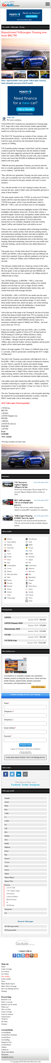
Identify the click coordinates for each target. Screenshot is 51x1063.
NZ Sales (4, 1021)
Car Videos (5, 974)
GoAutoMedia (6, 1032)
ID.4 (6, 832)
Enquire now (25, 745)
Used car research (7, 1014)
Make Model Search (8, 984)
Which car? (5, 1007)
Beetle (6, 806)
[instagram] (31, 955)
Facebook (16, 784)
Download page (38, 687)
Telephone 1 (9, 711)
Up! (6, 913)
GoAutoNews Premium (9, 1035)
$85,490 (37, 637)
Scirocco (7, 858)
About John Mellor (7, 1052)
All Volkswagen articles (12, 926)
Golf (6, 828)
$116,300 (36, 643)
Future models (6, 979)
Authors (4, 1047)
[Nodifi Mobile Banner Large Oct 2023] (24, 21)
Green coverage (6, 1012)
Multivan (7, 847)
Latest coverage (6, 969)
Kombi (7, 843)
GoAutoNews (5, 1037)
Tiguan (7, 874)
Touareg (7, 885)
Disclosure (4, 1054)
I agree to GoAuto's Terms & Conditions (25, 749)
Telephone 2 (8, 720)
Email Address (10, 728)
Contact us (4, 1050)
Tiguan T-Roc (9, 881)
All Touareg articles (10, 930)
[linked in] (23, 955)
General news (5, 1017)
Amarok (7, 798)
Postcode (8, 736)
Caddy (7, 813)
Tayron (7, 870)
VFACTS (4, 1019)
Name (6, 703)
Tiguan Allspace (9, 877)
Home (3, 967)
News (3, 981)
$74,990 (37, 631)
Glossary (4, 1024)
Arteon (7, 802)
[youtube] (27, 955)
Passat (6, 851)
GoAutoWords (6, 1045)
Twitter (25, 784)
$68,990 (37, 620)
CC (6, 817)
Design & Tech (6, 1042)
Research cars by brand (9, 1004)
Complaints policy (7, 1057)
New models (5, 976)
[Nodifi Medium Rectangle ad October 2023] (25, 115)
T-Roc (6, 866)
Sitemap (4, 991)
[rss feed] (36, 955)
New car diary (6, 1009)
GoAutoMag (5, 1040)
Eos (6, 824)
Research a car (6, 999)
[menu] (48, 4)
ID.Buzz (7, 836)
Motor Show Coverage (8, 986)
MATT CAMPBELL (16, 120)
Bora (6, 809)
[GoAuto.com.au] (9, 7)
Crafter (7, 821)
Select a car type (6, 1002)
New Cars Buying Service (10, 989)
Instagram (35, 784)
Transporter (8, 909)
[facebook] (14, 955)
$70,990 (37, 625)
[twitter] (19, 955)
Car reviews (5, 971)
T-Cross (7, 862)
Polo (6, 855)
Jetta (6, 840)
